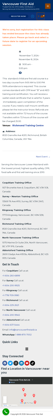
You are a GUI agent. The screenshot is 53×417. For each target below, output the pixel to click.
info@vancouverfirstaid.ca (23, 329)
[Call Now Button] (5, 411)
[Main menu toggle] (48, 6)
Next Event (43, 156)
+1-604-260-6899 (11, 275)
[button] (18, 16)
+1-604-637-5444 (11, 325)
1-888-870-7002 (23, 334)
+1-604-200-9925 (11, 285)
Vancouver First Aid (18, 4)
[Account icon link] (32, 16)
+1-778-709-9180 (10, 295)
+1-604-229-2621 (10, 305)
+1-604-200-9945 (11, 315)
